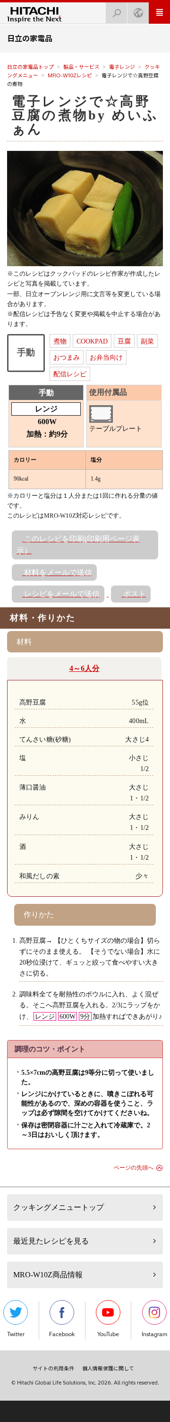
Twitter (16, 1334)
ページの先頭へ (133, 1167)
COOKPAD (92, 341)
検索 (117, 13)
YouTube (108, 1334)
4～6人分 (84, 668)
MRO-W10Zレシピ (70, 75)
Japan (138, 13)
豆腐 (124, 341)
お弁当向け (106, 357)
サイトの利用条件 (53, 1368)
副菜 (147, 341)
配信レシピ (69, 374)
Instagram (154, 1334)
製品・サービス (81, 67)
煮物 (60, 341)
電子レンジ (122, 67)
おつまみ (66, 357)
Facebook (62, 1334)
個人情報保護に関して (108, 1368)
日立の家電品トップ (30, 67)
